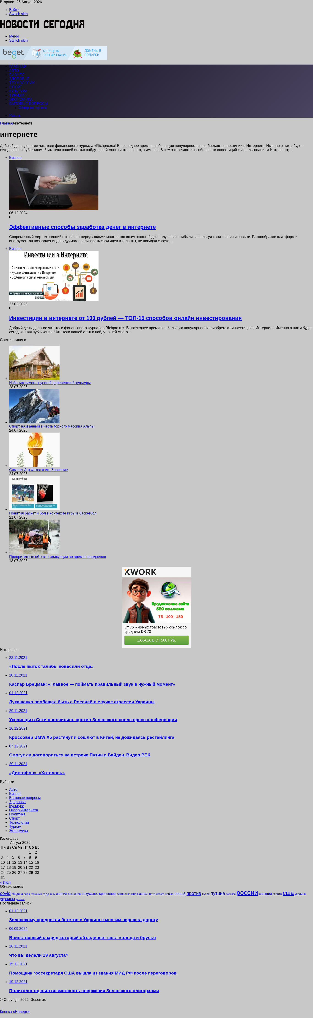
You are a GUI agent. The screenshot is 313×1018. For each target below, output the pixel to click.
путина (218, 893)
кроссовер (107, 894)
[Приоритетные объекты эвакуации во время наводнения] (34, 553)
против (194, 893)
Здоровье (19, 79)
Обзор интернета (32, 108)
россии (247, 892)
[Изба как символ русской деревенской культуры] (34, 379)
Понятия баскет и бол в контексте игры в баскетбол (52, 513)
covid (5, 893)
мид (133, 893)
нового (160, 894)
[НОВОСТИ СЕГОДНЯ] (42, 28)
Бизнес (17, 75)
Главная (7, 123)
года (46, 894)
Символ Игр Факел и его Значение (38, 470)
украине (300, 894)
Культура (18, 91)
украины (7, 898)
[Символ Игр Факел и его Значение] (34, 466)
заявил (61, 894)
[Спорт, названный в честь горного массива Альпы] (34, 422)
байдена (17, 894)
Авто (14, 71)
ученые (20, 899)
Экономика (21, 99)
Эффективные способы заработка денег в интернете (82, 227)
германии (36, 894)
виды (27, 894)
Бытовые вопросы (28, 104)
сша (288, 893)
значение (74, 894)
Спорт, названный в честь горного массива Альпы (51, 426)
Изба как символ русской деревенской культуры (50, 383)
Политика (17, 814)
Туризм (16, 95)
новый (180, 893)
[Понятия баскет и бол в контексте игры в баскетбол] (34, 509)
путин (206, 893)
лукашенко (123, 894)
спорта (277, 894)
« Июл (5, 882)
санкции (265, 894)
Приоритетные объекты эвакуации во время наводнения (57, 557)
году (52, 894)
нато (152, 893)
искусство (90, 894)
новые (169, 894)
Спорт (15, 87)
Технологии (22, 83)
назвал (142, 894)
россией (231, 894)
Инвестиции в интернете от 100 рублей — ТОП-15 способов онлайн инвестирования (125, 318)
